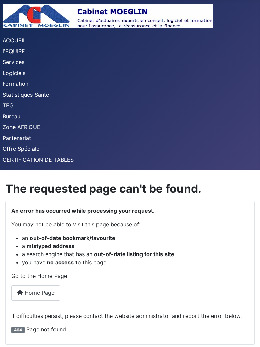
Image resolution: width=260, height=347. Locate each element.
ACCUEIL (14, 40)
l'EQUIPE (14, 51)
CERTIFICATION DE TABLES (38, 159)
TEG (8, 105)
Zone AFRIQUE (21, 127)
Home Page (39, 292)
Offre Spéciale (21, 148)
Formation (15, 83)
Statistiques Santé (26, 94)
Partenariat (17, 138)
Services (13, 62)
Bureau (11, 116)
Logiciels (14, 72)
